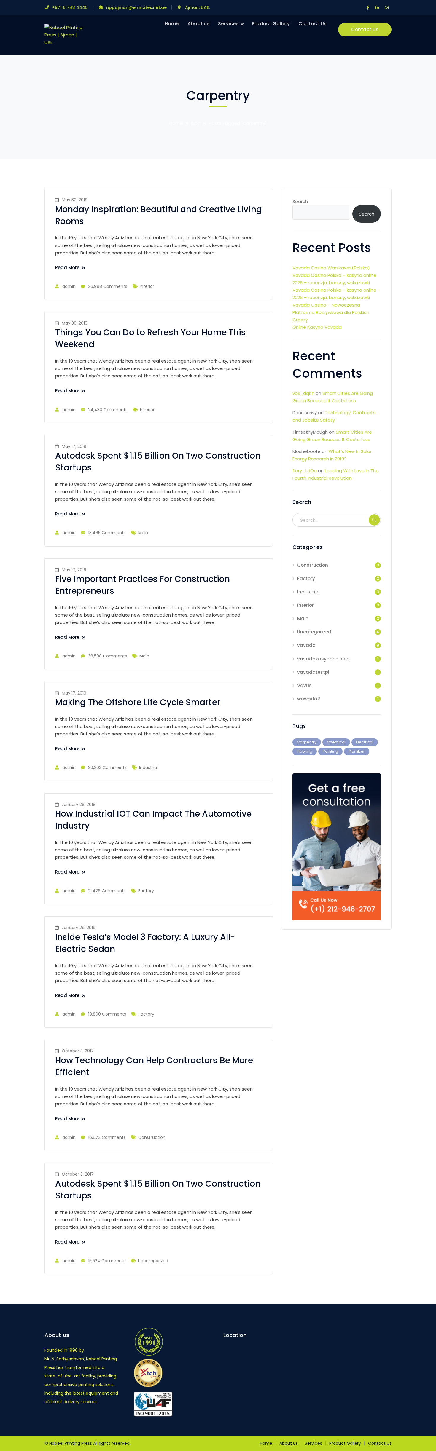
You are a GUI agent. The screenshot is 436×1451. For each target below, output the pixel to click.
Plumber (357, 751)
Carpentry (306, 742)
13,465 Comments (107, 533)
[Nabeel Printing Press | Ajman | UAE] (64, 34)
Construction (152, 1137)
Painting (330, 751)
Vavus (304, 685)
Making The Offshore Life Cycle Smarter (137, 702)
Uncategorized (153, 1261)
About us (288, 1443)
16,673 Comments (107, 1137)
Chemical (336, 742)
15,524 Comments (106, 1261)
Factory (146, 891)
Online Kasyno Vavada (317, 327)
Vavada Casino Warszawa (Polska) (331, 268)
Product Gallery (345, 1443)
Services (313, 1443)
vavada (306, 645)
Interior (147, 286)
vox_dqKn (303, 393)
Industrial (148, 767)
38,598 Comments (107, 656)
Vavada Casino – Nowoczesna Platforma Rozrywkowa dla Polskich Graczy (330, 312)
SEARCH (374, 520)
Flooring (304, 751)
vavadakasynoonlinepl (324, 659)
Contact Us (364, 29)
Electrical (364, 742)
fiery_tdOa (304, 470)
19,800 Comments (107, 1014)
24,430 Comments (108, 410)
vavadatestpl (313, 672)
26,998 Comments (107, 286)
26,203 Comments (107, 767)
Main (143, 533)
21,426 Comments (107, 891)
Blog (196, 123)
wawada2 (308, 699)
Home (176, 123)
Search (300, 201)
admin (69, 286)
